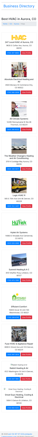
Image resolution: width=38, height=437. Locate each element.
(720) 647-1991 (13, 379)
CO (11, 24)
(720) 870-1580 (13, 280)
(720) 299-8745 (13, 317)
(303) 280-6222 (13, 129)
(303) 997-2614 (13, 354)
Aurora (16, 24)
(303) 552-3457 (13, 206)
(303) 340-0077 (13, 169)
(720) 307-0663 (13, 53)
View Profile (26, 53)
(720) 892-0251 (13, 408)
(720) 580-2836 (13, 92)
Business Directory (19, 6)
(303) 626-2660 (13, 243)
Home (5, 24)
